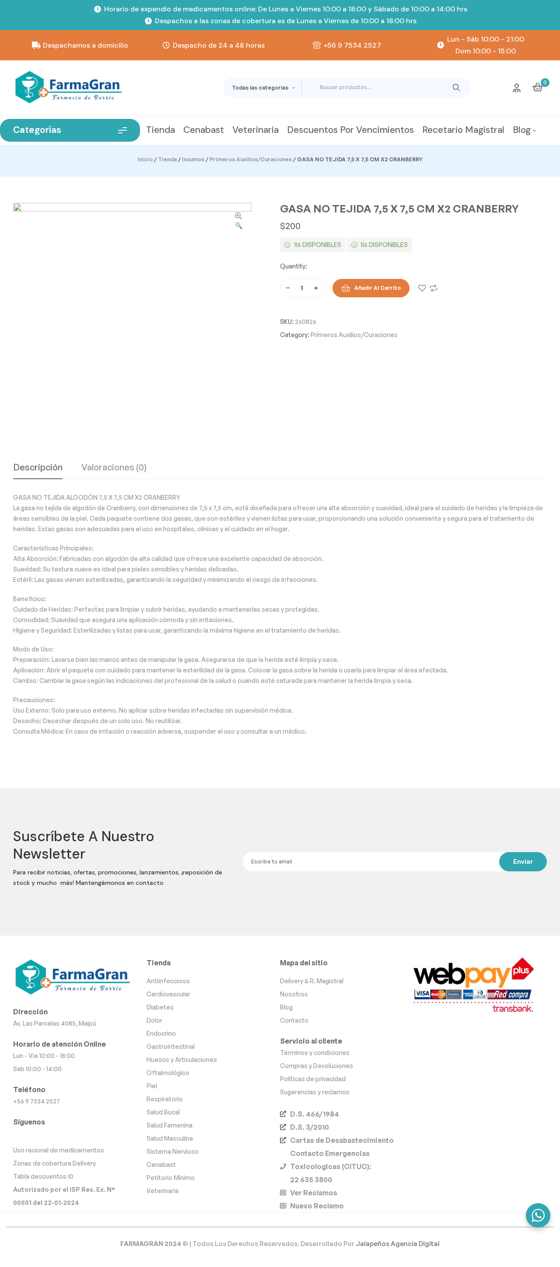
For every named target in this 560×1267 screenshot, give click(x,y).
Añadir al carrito (377, 288)
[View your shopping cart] (537, 87)
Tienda (167, 159)
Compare (434, 288)
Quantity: (293, 266)
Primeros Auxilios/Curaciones (251, 159)
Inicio (145, 159)
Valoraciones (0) (114, 468)
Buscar (456, 87)
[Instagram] (21, 1135)
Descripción (38, 468)
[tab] (38, 471)
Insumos (193, 159)
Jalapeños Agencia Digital (398, 1243)
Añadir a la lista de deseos (422, 288)
